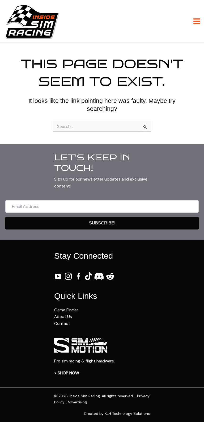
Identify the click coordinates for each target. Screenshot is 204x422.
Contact (62, 323)
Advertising (77, 402)
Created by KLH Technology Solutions (117, 413)
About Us (63, 316)
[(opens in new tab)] (80, 345)
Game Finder (66, 310)
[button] (102, 223)
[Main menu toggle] (197, 21)
